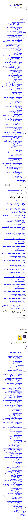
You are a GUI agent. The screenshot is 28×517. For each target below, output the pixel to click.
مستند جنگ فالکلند (18, 161)
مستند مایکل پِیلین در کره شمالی (14, 172)
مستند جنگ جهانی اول (17, 33)
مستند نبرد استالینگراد (17, 76)
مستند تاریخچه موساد (17, 137)
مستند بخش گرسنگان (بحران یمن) (14, 116)
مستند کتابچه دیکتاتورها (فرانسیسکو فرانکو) (12, 163)
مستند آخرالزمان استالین (16, 73)
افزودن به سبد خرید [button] (14, 241)
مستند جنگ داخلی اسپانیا (16, 155)
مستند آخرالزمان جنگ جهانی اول (14, 35)
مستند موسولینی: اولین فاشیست (14, 40)
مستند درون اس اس (17, 79)
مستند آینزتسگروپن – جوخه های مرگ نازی (12, 66)
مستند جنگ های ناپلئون (17, 26)
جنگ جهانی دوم (21, 38)
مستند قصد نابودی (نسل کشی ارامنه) (13, 165)
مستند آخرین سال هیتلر (17, 92)
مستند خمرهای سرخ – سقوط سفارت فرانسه (12, 136)
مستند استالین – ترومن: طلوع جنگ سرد (13, 97)
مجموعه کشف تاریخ (17, 154)
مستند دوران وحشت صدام (16, 125)
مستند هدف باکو (18, 90)
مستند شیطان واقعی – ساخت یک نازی (13, 64)
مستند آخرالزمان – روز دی (16, 42)
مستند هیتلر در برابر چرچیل (16, 84)
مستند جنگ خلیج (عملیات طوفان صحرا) (13, 124)
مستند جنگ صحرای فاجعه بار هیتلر (14, 50)
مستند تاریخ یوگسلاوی (17, 159)
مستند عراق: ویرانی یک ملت (15, 112)
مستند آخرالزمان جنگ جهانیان (15, 103)
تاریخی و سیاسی (21, 133)
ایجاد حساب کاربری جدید (13, 5)
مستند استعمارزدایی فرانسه (15, 98)
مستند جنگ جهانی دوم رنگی (16, 70)
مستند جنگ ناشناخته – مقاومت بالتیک (13, 106)
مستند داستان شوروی (17, 173)
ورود (21, 5)
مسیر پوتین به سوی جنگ (16, 146)
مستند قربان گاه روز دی (16, 93)
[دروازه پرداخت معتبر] (20, 340)
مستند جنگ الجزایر (18, 114)
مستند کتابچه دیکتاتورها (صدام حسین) (13, 127)
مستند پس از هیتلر (18, 102)
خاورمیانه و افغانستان (20, 108)
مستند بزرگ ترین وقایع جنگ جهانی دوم (13, 72)
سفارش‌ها (22, 181)
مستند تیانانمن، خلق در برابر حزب (14, 169)
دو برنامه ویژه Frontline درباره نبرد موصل (12, 132)
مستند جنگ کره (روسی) (16, 101)
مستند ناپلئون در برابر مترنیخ (15, 24)
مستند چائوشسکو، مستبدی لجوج (14, 168)
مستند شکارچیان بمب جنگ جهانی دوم (13, 59)
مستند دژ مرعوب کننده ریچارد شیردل (13, 31)
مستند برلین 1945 (18, 63)
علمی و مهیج (19, 177)
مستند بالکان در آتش (17, 145)
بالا (26, 346)
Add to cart (16, 211)
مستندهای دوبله (21, 174)
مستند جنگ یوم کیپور (17, 128)
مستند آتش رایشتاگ (17, 51)
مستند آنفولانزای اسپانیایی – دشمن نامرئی (12, 151)
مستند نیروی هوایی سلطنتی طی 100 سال (12, 94)
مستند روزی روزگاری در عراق (15, 121)
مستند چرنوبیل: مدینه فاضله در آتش (14, 140)
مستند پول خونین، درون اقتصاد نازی (14, 45)
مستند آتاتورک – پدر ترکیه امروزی (14, 167)
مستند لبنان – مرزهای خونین (15, 111)
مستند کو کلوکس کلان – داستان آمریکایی (13, 141)
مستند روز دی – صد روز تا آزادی (15, 44)
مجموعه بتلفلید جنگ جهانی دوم (15, 75)
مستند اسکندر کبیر (18, 29)
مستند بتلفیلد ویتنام (17, 107)
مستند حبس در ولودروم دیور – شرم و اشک (12, 41)
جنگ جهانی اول (21, 32)
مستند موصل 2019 (18, 130)
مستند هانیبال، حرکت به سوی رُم (14, 27)
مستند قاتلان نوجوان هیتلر (16, 60)
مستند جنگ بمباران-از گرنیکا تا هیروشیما (13, 83)
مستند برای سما (18, 129)
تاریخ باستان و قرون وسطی (18, 22)
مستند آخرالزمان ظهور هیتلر (15, 81)
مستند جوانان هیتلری (17, 80)
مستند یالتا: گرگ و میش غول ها (15, 58)
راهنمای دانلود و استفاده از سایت (17, 178)
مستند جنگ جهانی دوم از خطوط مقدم (13, 46)
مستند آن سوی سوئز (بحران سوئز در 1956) (12, 117)
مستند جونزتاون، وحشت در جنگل (14, 160)
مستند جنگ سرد (18, 99)
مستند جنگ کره (18, 105)
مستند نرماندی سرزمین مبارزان (15, 23)
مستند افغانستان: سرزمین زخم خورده (13, 119)
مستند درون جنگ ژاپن (17, 53)
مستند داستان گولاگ (17, 150)
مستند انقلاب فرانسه (17, 28)
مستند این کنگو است (17, 171)
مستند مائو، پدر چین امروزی (15, 156)
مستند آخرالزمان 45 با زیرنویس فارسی (13, 62)
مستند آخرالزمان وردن (17, 36)
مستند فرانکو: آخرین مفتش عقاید (14, 134)
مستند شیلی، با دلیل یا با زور (15, 142)
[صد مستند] (18, 7)
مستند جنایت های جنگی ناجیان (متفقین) (13, 85)
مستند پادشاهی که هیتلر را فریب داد (14, 77)
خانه (26, 193)
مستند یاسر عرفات (17, 110)
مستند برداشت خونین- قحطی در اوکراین (13, 138)
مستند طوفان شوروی (17, 71)
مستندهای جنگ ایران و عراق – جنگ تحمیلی (12, 115)
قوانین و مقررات (21, 180)
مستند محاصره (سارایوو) (16, 143)
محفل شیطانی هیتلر (17, 54)
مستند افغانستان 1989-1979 (16, 120)
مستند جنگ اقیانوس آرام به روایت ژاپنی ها (12, 89)
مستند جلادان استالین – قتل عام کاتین (13, 152)
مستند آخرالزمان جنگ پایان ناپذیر (14, 37)
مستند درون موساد (17, 164)
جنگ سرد (23, 95)
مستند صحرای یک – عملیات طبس (14, 158)
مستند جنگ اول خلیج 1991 (16, 123)
